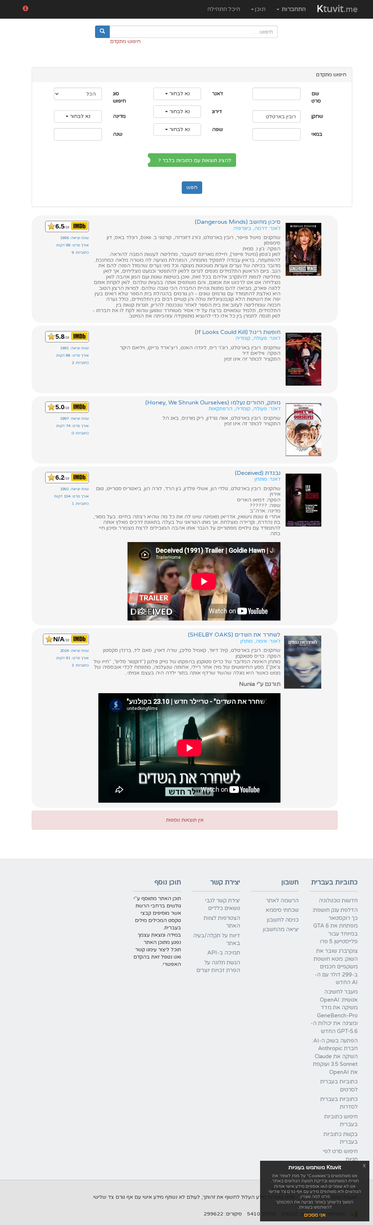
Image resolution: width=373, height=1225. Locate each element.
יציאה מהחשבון (281, 929)
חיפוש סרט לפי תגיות (340, 1155)
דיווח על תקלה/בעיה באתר (216, 939)
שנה (117, 134)
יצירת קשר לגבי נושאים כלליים (222, 904)
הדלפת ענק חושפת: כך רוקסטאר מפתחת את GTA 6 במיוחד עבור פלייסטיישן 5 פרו (335, 926)
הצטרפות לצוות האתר (222, 922)
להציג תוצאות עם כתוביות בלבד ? (196, 160)
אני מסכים (315, 1215)
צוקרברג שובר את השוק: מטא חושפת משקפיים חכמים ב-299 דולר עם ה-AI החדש (336, 967)
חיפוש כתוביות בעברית (341, 1120)
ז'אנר (217, 94)
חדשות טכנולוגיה (338, 900)
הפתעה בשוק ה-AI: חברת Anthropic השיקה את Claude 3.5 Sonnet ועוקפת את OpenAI (335, 1056)
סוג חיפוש (119, 97)
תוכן (260, 9)
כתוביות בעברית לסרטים (339, 1085)
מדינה (119, 116)
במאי (316, 134)
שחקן (317, 116)
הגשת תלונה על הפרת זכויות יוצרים (218, 966)
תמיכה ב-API (223, 952)
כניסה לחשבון (283, 920)
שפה (217, 129)
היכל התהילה (223, 9)
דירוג (217, 111)
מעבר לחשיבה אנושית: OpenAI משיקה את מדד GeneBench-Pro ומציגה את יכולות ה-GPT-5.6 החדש (334, 1011)
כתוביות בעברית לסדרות (339, 1103)
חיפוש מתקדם (125, 41)
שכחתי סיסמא (282, 910)
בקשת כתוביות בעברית (340, 1138)
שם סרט (316, 97)
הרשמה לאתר (282, 900)
